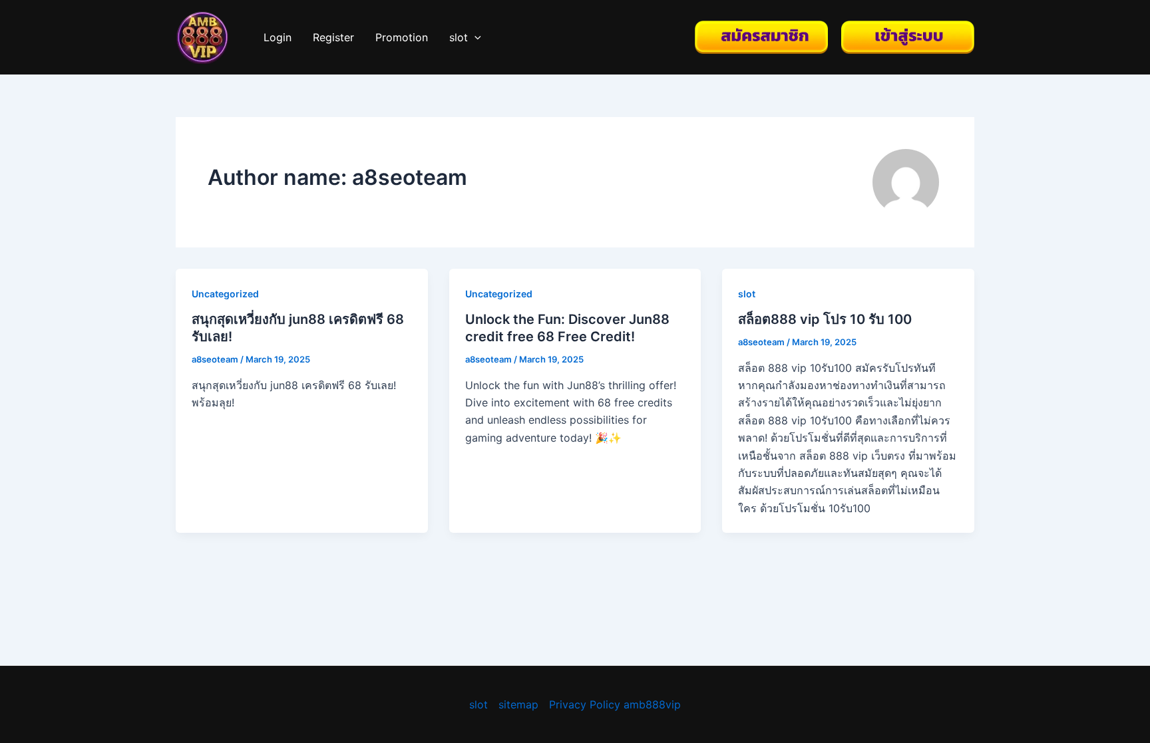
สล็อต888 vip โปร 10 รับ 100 (825, 319)
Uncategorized (225, 293)
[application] (474, 37)
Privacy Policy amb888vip (615, 704)
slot (458, 37)
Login (277, 37)
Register (333, 37)
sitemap (518, 704)
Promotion (401, 37)
